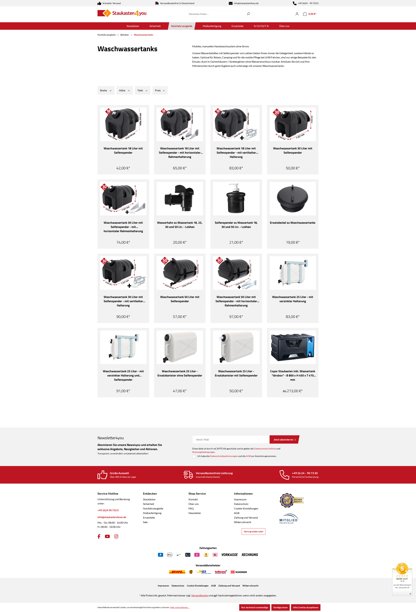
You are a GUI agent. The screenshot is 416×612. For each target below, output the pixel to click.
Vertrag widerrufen (253, 531)
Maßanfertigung (152, 512)
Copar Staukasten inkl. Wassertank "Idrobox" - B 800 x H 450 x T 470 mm (292, 375)
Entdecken (150, 493)
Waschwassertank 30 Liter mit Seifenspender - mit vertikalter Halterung (123, 301)
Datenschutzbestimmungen (224, 456)
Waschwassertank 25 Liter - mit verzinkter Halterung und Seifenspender (123, 375)
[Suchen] (248, 14)
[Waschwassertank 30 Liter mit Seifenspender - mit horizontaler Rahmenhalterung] (123, 198)
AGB (248, 456)
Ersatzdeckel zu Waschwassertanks (292, 223)
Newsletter (194, 512)
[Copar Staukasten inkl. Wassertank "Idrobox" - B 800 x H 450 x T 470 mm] (293, 347)
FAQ (191, 508)
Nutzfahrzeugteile (153, 508)
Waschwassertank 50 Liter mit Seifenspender (179, 299)
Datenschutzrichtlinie (265, 448)
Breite (103, 90)
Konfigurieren (280, 607)
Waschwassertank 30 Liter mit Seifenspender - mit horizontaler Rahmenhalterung (123, 227)
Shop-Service (197, 493)
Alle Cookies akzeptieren (305, 607)
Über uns (193, 503)
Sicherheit (148, 503)
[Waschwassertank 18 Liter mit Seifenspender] (123, 124)
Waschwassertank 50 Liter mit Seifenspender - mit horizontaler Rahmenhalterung (236, 301)
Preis (158, 90)
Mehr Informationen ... (179, 607)
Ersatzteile (149, 517)
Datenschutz (241, 503)
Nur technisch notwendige (254, 607)
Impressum (240, 499)
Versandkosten (199, 595)
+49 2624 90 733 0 (108, 510)
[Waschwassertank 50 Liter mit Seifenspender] (180, 273)
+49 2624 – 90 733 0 (308, 3)
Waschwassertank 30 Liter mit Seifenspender (292, 150)
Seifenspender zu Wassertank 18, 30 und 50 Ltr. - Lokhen (236, 225)
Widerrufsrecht (242, 522)
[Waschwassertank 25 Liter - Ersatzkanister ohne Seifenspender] (180, 347)
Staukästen (149, 499)
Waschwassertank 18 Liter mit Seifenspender (123, 150)
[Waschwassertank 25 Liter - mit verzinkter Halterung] (293, 273)
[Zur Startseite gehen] (122, 13)
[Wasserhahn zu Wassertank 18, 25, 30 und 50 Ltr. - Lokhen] (180, 198)
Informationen (243, 493)
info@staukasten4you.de (246, 3)
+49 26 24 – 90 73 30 (305, 473)
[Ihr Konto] (297, 14)
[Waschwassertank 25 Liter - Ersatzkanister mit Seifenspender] (236, 347)
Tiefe (140, 90)
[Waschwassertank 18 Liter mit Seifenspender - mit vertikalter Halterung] (236, 124)
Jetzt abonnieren (283, 439)
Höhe (122, 90)
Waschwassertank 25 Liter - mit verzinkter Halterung (292, 299)
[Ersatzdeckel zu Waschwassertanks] (293, 198)
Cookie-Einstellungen (246, 508)
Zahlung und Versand (246, 517)
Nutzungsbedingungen (203, 452)
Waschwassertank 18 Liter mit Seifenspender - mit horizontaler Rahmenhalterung (180, 152)
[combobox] (216, 14)
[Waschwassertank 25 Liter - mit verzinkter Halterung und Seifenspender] (123, 347)
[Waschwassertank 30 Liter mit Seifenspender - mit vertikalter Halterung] (123, 273)
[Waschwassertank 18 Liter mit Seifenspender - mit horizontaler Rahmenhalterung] (180, 124)
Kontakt (193, 499)
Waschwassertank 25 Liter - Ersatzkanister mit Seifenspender (236, 373)
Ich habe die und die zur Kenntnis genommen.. (237, 456)
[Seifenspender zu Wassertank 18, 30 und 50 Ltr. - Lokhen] (236, 198)
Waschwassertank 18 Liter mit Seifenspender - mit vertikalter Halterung (236, 152)
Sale (145, 522)
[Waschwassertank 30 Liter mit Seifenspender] (293, 124)
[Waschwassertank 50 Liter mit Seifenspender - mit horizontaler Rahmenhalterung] (236, 273)
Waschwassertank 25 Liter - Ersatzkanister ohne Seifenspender (179, 373)
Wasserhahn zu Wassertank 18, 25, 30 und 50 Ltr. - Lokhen (179, 225)
